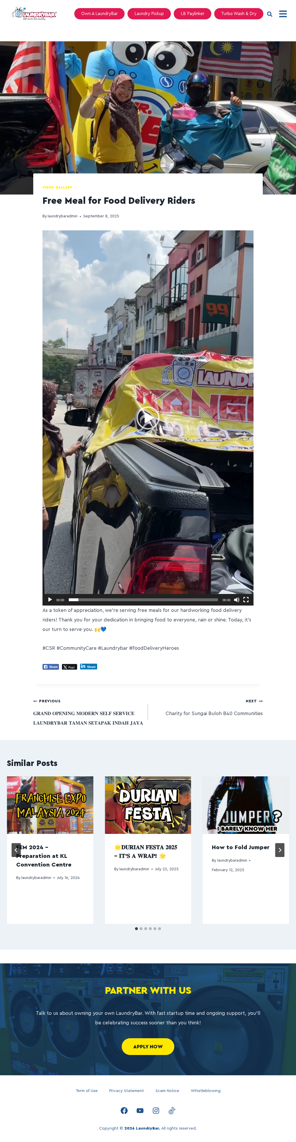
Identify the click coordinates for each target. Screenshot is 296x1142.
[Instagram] (156, 1110)
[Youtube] (140, 1110)
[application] (148, 418)
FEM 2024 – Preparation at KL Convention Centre (43, 856)
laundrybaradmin (62, 216)
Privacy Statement (126, 1091)
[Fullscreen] (246, 600)
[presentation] (50, 805)
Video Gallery (57, 187)
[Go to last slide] (16, 850)
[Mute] (237, 600)
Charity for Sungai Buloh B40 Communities (214, 707)
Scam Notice (167, 1091)
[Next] (279, 850)
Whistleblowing (206, 1091)
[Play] (50, 600)
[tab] (136, 928)
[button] (269, 14)
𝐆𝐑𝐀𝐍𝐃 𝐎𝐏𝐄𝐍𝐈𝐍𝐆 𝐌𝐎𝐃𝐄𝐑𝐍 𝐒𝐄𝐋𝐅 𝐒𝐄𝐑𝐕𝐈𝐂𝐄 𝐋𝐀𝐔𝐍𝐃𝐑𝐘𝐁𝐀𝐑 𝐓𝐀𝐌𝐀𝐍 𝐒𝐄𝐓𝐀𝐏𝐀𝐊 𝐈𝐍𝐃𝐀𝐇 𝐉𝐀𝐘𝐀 (88, 712)
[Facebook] (124, 1110)
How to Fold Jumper (240, 847)
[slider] (143, 599)
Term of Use (87, 1091)
